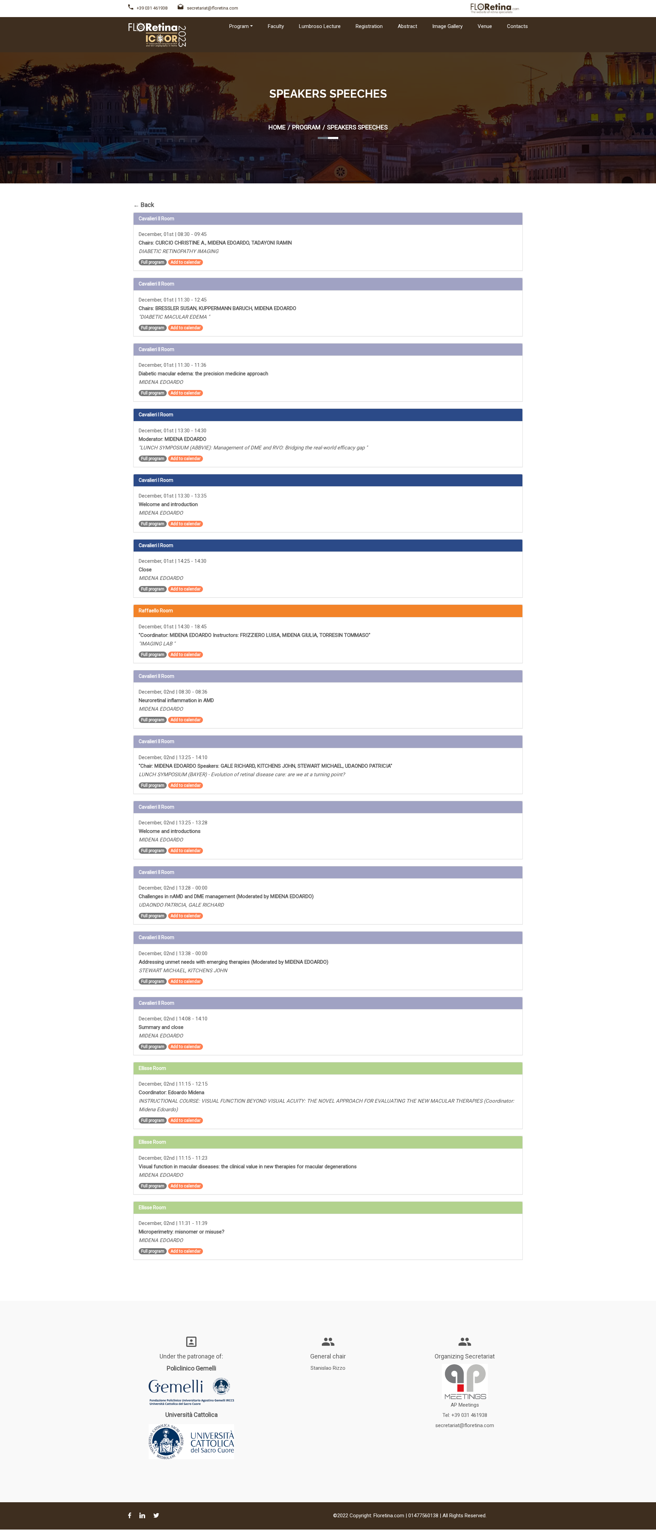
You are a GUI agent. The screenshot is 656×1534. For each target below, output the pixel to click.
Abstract (407, 26)
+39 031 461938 (152, 8)
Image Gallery (447, 26)
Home (277, 127)
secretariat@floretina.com (212, 8)
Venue (485, 26)
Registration (369, 26)
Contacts (517, 26)
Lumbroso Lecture (320, 26)
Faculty (276, 26)
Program (306, 127)
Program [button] (239, 26)
